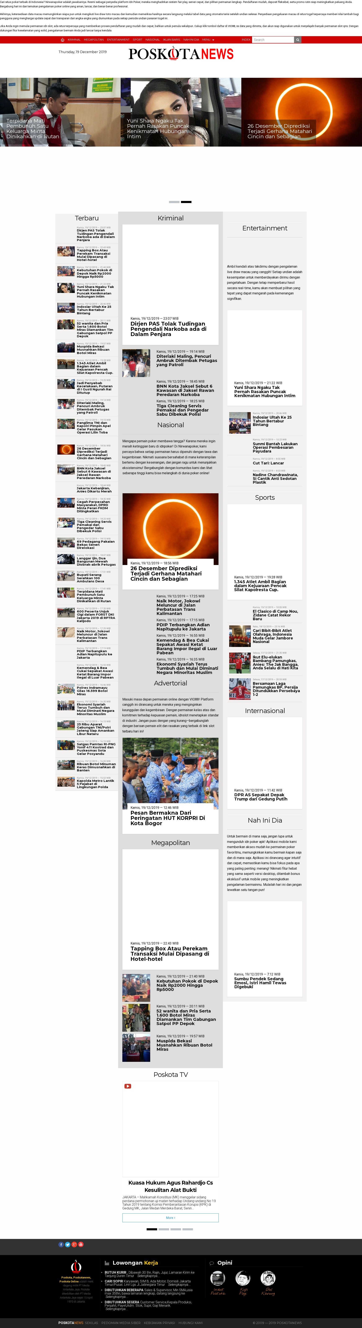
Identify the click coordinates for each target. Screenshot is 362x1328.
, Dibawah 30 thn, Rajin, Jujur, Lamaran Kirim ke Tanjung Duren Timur (150, 1274)
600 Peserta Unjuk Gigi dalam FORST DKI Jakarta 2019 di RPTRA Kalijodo (96, 616)
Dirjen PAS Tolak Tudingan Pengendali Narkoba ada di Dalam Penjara (96, 235)
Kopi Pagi (243, 1291)
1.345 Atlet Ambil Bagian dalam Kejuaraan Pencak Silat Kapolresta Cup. (95, 368)
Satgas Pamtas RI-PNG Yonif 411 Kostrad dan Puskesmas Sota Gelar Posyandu (96, 749)
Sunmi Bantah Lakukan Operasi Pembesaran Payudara (275, 447)
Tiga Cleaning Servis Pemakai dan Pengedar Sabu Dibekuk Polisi (94, 526)
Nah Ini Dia (191, 39)
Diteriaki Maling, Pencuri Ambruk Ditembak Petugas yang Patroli (93, 407)
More (170, 1218)
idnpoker (166, 446)
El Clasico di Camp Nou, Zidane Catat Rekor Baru (275, 615)
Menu (206, 39)
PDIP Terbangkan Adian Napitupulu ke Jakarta (94, 654)
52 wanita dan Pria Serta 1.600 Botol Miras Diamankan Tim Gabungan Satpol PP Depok (95, 329)
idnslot (183, 715)
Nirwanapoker (53, 2)
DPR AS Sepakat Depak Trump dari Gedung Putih (260, 796)
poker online (62, 6)
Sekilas (91, 1323)
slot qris (343, 26)
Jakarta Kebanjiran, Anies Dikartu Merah (280, 185)
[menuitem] (63, 39)
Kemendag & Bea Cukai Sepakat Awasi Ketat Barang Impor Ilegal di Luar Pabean (95, 672)
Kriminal (74, 39)
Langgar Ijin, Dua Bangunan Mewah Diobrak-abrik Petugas (96, 561)
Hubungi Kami (190, 1323)
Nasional (153, 39)
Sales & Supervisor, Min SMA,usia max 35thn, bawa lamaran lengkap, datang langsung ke (149, 1293)
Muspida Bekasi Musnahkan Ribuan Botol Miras (93, 349)
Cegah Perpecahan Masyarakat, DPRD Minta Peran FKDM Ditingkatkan (93, 506)
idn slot (48, 26)
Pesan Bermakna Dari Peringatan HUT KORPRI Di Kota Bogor (168, 818)
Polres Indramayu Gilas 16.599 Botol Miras (92, 691)
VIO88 (231, 26)
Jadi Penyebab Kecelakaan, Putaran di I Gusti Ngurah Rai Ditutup (94, 388)
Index (246, 39)
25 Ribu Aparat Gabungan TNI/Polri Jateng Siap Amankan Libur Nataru (95, 729)
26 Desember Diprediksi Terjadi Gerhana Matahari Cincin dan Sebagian (159, 131)
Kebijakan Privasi (159, 1323)
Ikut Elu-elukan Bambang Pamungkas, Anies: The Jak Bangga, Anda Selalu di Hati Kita (276, 662)
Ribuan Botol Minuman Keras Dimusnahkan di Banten (96, 767)
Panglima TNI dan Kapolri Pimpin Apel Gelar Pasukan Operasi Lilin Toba (94, 427)
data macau (35, 14)
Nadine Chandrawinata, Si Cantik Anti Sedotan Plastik (275, 478)
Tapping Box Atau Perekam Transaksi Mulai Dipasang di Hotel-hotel (93, 255)
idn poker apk (254, 842)
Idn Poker (134, 2)
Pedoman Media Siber (121, 1323)
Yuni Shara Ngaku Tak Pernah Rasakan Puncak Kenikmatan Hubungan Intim (37, 128)
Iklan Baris (171, 39)
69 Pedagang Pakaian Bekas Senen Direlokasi (96, 544)
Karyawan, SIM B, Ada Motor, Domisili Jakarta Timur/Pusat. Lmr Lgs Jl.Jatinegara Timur (148, 1283)
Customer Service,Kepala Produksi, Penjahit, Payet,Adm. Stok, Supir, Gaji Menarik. (148, 1305)
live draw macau (239, 272)
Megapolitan (94, 39)
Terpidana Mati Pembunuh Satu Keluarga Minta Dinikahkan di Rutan (94, 596)
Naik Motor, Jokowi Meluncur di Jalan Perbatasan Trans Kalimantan (93, 636)
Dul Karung (268, 1291)
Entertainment (118, 39)
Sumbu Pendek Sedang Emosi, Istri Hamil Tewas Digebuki (260, 982)
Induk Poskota (218, 1291)
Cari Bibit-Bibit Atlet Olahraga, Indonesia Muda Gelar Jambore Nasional (273, 636)
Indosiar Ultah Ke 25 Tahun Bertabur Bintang (94, 310)
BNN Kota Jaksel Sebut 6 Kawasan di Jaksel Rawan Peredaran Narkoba (94, 473)
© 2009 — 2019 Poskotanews (277, 1323)
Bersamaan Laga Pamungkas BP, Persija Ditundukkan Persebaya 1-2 (276, 689)
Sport (137, 39)
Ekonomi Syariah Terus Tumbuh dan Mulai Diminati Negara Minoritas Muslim (95, 709)
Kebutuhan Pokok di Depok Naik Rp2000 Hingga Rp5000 (94, 273)
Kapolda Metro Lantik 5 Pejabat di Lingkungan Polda (95, 784)
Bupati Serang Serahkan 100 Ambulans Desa (90, 578)
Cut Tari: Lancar (268, 463)
